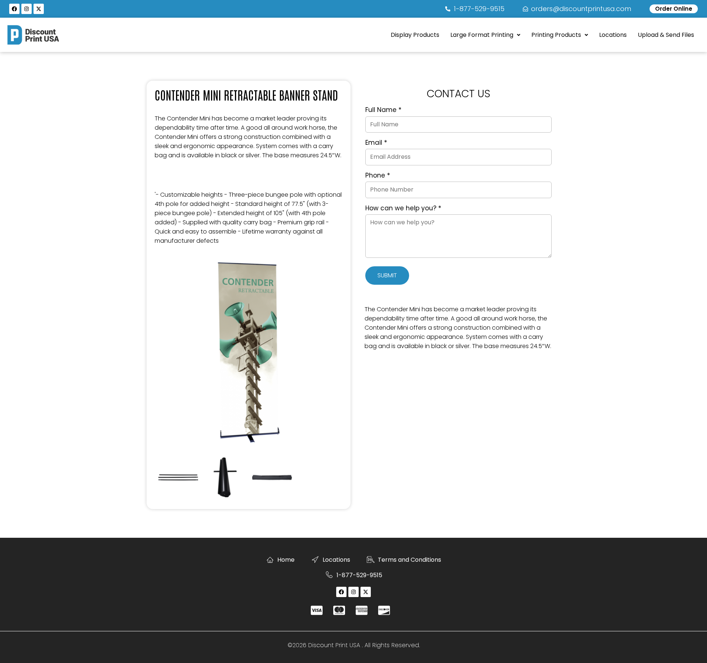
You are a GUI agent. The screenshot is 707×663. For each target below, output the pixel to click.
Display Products (415, 35)
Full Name (383, 110)
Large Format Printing (481, 35)
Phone (377, 175)
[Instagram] (26, 9)
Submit (387, 275)
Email (376, 143)
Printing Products (556, 35)
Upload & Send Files (666, 35)
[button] (485, 35)
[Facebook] (14, 9)
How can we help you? (403, 208)
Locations (613, 35)
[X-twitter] (39, 9)
